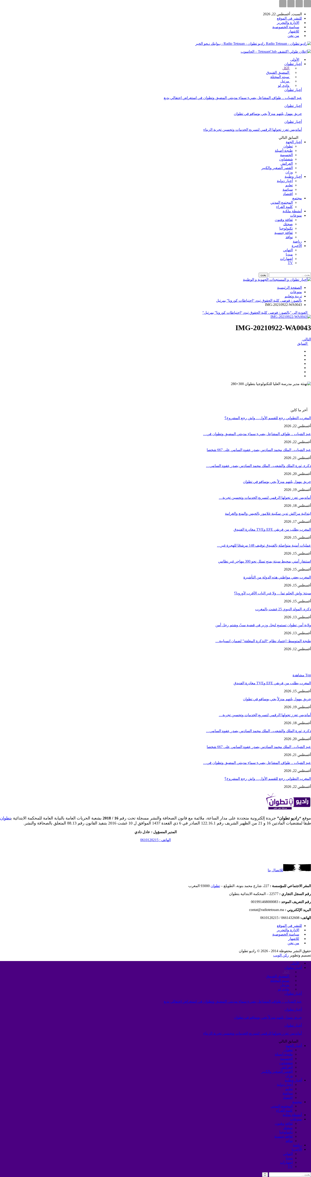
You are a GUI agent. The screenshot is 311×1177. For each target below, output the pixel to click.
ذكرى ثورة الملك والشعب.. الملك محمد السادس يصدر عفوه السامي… (258, 466)
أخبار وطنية (293, 176)
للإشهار (293, 31)
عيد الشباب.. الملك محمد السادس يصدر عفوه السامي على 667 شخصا (259, 450)
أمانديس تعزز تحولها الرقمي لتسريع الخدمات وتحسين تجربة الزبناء (252, 130)
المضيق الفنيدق (278, 72)
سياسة (288, 189)
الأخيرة (297, 246)
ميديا (289, 254)
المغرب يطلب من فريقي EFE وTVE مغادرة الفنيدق (272, 529)
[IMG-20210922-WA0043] (300, 351)
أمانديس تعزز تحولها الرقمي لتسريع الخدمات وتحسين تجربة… (265, 498)
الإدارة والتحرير (288, 23)
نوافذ (289, 237)
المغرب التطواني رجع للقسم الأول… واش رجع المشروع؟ (267, 418)
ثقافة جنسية (283, 233)
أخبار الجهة (294, 142)
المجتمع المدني (281, 202)
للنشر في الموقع (289, 18)
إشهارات (286, 259)
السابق (302, 343)
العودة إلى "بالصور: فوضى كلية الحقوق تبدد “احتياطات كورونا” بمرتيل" (255, 313)
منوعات (296, 215)
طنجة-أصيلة (284, 150)
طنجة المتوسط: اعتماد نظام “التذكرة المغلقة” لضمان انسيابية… (263, 641)
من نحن (293, 36)
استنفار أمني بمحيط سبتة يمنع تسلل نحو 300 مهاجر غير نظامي (264, 561)
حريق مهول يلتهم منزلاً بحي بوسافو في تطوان (268, 114)
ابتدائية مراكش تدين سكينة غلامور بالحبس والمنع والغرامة (268, 513)
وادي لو (284, 85)
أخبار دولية (285, 181)
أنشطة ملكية (292, 211)
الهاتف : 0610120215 (155, 840)
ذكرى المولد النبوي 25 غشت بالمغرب (283, 609)
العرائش (286, 163)
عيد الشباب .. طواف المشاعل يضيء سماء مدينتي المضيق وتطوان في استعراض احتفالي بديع (233, 98)
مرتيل (285, 81)
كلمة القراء (284, 207)
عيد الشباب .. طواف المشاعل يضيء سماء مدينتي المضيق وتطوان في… (257, 434)
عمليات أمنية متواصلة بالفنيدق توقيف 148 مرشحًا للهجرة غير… (264, 545)
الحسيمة (286, 155)
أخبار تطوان (293, 64)
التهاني (288, 250)
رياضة (297, 241)
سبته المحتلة (280, 77)
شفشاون (286, 159)
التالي (306, 339)
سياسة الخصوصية (285, 27)
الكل (286, 68)
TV (290, 263)
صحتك (288, 224)
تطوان (288, 146)
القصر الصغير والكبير (277, 168)
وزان (289, 172)
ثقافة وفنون (284, 220)
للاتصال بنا (275, 870)
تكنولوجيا (286, 228)
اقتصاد (288, 194)
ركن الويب (281, 955)
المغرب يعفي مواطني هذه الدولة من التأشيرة (277, 577)
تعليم (289, 185)
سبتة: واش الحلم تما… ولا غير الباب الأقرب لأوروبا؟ (272, 593)
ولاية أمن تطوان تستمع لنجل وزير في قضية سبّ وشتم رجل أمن (263, 625)
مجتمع (297, 198)
